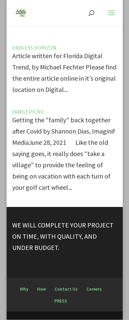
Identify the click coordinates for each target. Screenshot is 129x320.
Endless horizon (34, 47)
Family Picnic (28, 111)
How (41, 289)
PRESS (60, 301)
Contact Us (66, 289)
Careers (94, 289)
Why (24, 289)
